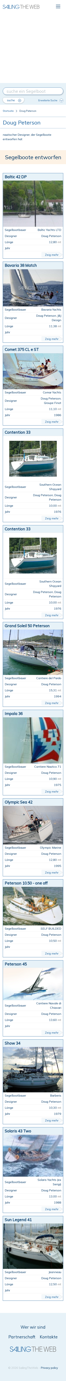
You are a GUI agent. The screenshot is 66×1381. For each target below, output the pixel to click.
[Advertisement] (33, 48)
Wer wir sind (33, 1327)
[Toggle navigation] (58, 6)
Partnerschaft (21, 1336)
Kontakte (49, 1336)
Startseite (8, 110)
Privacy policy (49, 1368)
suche (11, 100)
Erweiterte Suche (47, 100)
